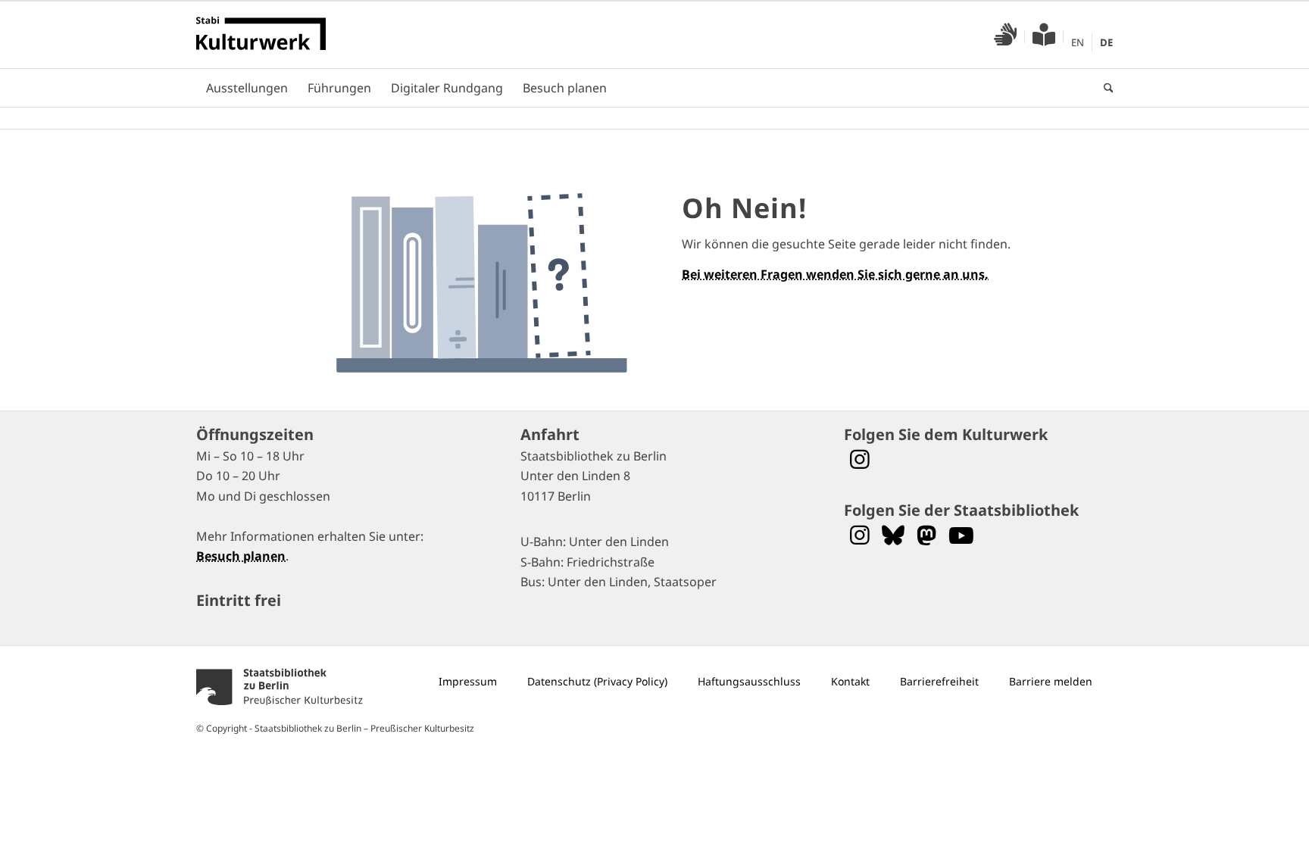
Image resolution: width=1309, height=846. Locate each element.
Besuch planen (241, 556)
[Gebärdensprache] (1005, 39)
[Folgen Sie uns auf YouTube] (961, 535)
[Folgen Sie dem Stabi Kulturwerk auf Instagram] (860, 459)
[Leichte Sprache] (1044, 39)
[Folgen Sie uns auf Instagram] (860, 535)
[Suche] (1104, 88)
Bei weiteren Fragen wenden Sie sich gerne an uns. (835, 274)
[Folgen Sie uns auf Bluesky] (893, 535)
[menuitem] (1005, 36)
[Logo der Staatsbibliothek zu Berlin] (279, 708)
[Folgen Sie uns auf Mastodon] (926, 535)
